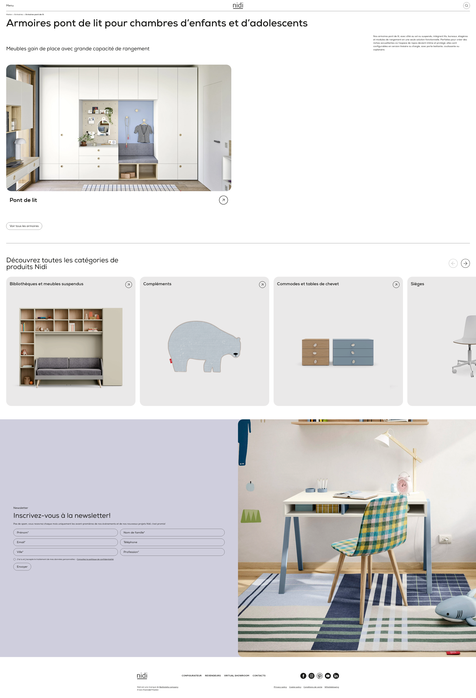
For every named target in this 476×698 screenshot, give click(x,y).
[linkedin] (336, 676)
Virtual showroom (236, 676)
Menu (10, 5)
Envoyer (22, 567)
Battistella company (168, 687)
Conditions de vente (313, 687)
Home (9, 14)
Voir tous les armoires (24, 226)
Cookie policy (295, 687)
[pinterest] (320, 676)
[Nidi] (238, 5)
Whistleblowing (332, 687)
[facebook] (303, 676)
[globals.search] (466, 5)
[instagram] (311, 676)
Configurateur (192, 676)
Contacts (259, 676)
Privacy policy (280, 687)
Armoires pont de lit (34, 14)
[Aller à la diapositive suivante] (465, 263)
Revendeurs (213, 676)
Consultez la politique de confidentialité (95, 559)
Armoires (18, 14)
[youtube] (328, 676)
